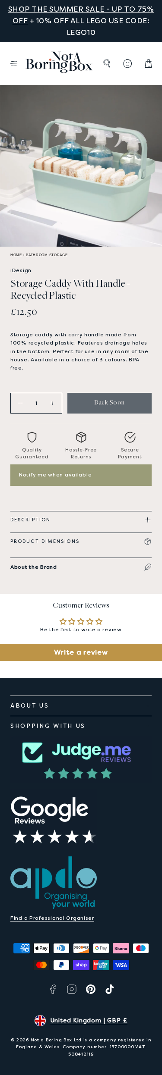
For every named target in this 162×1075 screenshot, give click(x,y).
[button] (13, 63)
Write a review (81, 652)
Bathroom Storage (47, 255)
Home (16, 255)
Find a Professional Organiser (52, 918)
